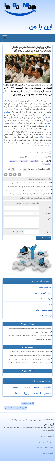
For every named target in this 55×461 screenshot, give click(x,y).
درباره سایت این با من (46, 441)
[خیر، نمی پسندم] (13, 169)
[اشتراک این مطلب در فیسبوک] (15, 174)
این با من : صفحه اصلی (15, 408)
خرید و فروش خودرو (43, 293)
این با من (41, 26)
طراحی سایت (46, 298)
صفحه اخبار (27, 403)
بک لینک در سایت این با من (44, 447)
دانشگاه (7, 101)
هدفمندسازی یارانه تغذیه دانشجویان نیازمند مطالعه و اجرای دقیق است (30, 193)
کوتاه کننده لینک (45, 316)
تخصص (47, 393)
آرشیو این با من (48, 453)
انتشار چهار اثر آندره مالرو (43, 339)
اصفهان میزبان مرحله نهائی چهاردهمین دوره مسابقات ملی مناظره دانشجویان (30, 351)
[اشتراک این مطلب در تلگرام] (19, 174)
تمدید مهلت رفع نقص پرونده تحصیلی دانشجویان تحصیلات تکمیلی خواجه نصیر (28, 190)
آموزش (48, 126)
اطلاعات (7, 112)
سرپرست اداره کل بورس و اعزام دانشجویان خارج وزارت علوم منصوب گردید (28, 186)
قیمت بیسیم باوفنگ (44, 310)
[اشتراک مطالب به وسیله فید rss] (6, 174)
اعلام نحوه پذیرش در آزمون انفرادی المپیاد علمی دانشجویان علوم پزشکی (30, 182)
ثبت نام (18, 109)
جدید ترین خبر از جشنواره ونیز (42, 331)
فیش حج (48, 304)
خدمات (16, 393)
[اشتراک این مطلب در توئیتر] (10, 174)
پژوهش (16, 387)
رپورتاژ (26, 393)
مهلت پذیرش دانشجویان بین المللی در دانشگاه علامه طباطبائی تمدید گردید (30, 328)
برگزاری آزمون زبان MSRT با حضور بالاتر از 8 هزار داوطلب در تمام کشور (29, 335)
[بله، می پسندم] (25, 169)
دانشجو (48, 123)
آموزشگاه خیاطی (45, 287)
